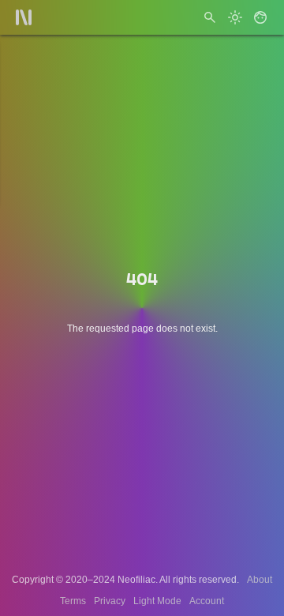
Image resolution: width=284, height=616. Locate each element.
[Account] (260, 17)
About (259, 579)
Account (206, 601)
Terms (73, 601)
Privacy (109, 601)
